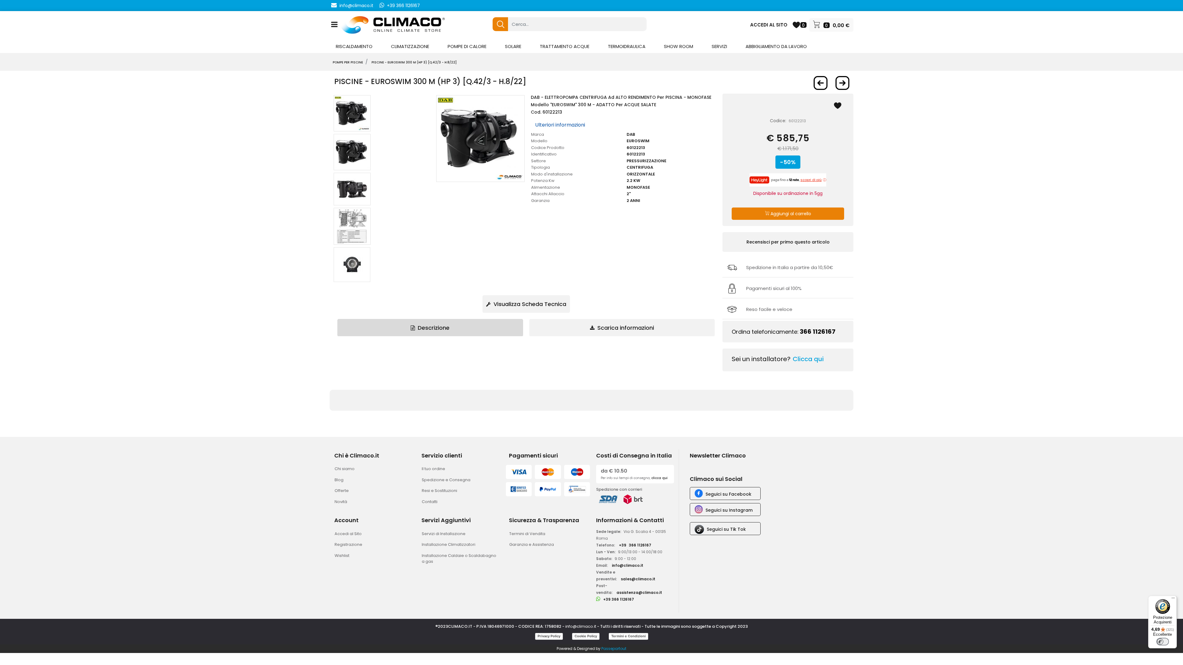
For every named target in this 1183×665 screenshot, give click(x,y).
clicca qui (659, 478)
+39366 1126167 (635, 545)
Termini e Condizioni (628, 636)
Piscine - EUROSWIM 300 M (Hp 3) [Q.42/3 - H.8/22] (414, 62)
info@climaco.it (356, 5)
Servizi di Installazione (443, 534)
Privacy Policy (549, 636)
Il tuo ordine (433, 469)
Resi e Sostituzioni (439, 491)
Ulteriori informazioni (560, 124)
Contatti (429, 502)
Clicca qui (808, 359)
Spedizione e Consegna (446, 480)
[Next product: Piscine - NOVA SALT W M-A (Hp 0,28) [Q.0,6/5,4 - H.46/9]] (842, 83)
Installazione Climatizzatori (448, 544)
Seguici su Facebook (728, 494)
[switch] (1163, 641)
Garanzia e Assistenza (531, 544)
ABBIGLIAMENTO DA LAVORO (776, 46)
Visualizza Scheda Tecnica (529, 304)
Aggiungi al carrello (790, 214)
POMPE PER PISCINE (348, 62)
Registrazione (348, 544)
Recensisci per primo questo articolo (788, 242)
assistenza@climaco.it (639, 592)
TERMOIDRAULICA (626, 46)
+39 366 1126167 (403, 5)
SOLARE (513, 46)
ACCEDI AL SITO (768, 25)
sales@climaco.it (638, 579)
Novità (341, 502)
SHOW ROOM (678, 46)
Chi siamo (345, 469)
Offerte (342, 491)
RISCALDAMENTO (354, 46)
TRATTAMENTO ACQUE (564, 46)
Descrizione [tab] (432, 328)
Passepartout (613, 648)
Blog (339, 480)
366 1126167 (817, 331)
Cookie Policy (586, 636)
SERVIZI (719, 46)
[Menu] (1173, 599)
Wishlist (342, 555)
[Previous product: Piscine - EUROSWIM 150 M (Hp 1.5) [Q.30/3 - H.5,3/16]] (820, 83)
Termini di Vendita (527, 534)
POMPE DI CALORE (467, 46)
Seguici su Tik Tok (726, 529)
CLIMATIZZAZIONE (410, 46)
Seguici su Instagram (729, 510)
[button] (500, 24)
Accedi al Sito (348, 534)
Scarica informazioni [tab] (625, 328)
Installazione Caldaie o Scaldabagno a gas (459, 559)
